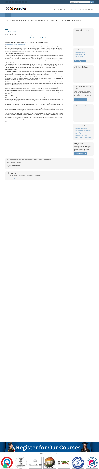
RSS (54, 160)
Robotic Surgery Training (80, 54)
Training (14, 15)
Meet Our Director (79, 56)
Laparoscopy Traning (80, 52)
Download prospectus (80, 99)
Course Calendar (79, 58)
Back (6, 29)
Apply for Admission (81, 153)
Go (92, 2)
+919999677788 (59, 10)
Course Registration (80, 61)
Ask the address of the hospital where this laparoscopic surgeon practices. (44, 37)
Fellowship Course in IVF (80, 133)
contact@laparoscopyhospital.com (81, 10)
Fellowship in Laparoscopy (81, 128)
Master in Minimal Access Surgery (83, 137)
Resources (38, 15)
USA (91, 25)
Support (46, 15)
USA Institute (91, 7)
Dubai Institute (84, 7)
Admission (22, 15)
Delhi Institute (76, 7)
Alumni (53, 15)
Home (8, 15)
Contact (59, 15)
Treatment (30, 15)
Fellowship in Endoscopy (80, 132)
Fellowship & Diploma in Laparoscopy (83, 130)
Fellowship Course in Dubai (81, 135)
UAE (87, 25)
